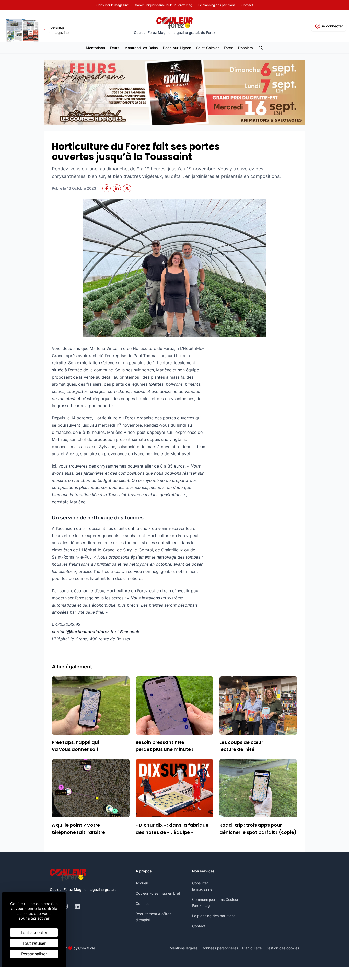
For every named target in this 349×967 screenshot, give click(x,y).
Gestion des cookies (282, 948)
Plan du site (252, 948)
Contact (142, 903)
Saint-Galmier (207, 47)
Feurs (114, 47)
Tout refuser (34, 943)
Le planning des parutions (213, 916)
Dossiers (245, 47)
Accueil (142, 883)
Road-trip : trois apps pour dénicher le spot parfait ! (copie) (258, 828)
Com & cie (86, 948)
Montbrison (95, 47)
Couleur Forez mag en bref (158, 893)
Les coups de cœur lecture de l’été (241, 746)
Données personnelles (220, 948)
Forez (228, 47)
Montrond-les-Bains (141, 47)
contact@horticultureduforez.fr (83, 631)
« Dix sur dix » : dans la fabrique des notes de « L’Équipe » (172, 828)
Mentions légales (183, 948)
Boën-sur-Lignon (177, 47)
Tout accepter (34, 932)
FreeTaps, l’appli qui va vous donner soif (75, 746)
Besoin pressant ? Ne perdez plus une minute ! (165, 746)
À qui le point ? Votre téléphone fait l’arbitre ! (80, 828)
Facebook (129, 631)
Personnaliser (34, 954)
